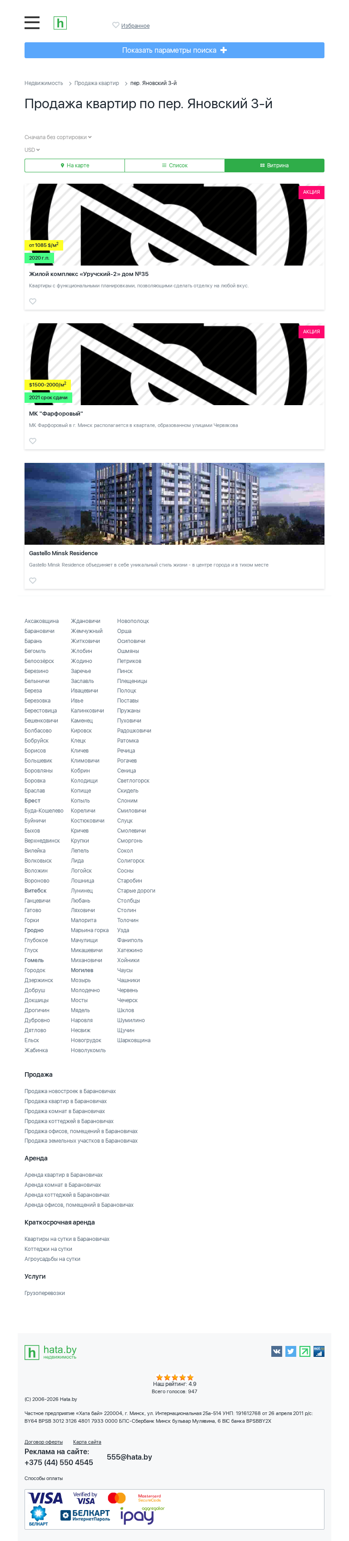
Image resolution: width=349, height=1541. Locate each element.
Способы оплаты (44, 1478)
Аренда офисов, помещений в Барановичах (79, 1205)
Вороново (37, 881)
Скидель (128, 791)
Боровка (35, 781)
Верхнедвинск (42, 841)
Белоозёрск (39, 661)
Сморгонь (130, 841)
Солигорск (131, 861)
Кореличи (83, 811)
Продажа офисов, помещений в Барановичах (81, 1131)
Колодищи (84, 781)
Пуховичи (129, 721)
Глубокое (36, 940)
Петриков (129, 661)
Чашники (128, 980)
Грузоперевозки (45, 1293)
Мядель (80, 1010)
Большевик (38, 761)
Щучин (126, 1030)
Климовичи (85, 761)
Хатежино (130, 950)
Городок (35, 970)
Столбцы (128, 901)
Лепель (80, 851)
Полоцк (126, 691)
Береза (33, 691)
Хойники (128, 960)
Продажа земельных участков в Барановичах (81, 1141)
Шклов (125, 1010)
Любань (80, 901)
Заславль (82, 681)
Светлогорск (133, 781)
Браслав (35, 791)
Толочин (128, 920)
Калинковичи (87, 711)
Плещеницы (132, 681)
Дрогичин (37, 1010)
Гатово (33, 910)
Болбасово (38, 731)
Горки (32, 920)
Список (178, 165)
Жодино (81, 661)
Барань (33, 641)
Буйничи (35, 821)
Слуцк (125, 821)
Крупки (80, 841)
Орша (124, 631)
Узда (123, 930)
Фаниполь (130, 940)
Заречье (81, 671)
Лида (77, 861)
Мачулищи (84, 940)
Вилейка (35, 851)
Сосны (125, 871)
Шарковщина (133, 1040)
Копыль (80, 801)
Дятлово (35, 1030)
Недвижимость (44, 83)
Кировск (81, 731)
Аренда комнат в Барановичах (63, 1185)
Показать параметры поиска (170, 50)
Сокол (125, 851)
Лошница (82, 881)
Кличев (80, 751)
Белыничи (37, 681)
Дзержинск (39, 980)
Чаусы (125, 970)
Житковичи (85, 641)
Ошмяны (128, 651)
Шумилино (131, 1020)
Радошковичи (134, 731)
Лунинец (82, 891)
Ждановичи (85, 621)
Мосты (79, 1000)
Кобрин (80, 771)
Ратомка (128, 741)
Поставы (128, 701)
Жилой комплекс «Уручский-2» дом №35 (89, 274)
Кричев (80, 831)
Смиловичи (131, 811)
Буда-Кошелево (44, 811)
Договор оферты (44, 1442)
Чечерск (127, 1000)
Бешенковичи (41, 721)
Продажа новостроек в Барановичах (70, 1091)
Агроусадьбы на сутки (52, 1259)
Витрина (277, 165)
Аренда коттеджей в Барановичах (67, 1195)
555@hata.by (129, 1457)
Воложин (36, 871)
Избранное (116, 25)
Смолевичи (131, 831)
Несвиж (80, 1030)
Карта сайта (87, 1442)
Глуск (31, 950)
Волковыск (38, 861)
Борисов (35, 751)
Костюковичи (88, 821)
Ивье (77, 701)
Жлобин (81, 651)
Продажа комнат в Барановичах (65, 1111)
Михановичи (86, 960)
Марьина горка (90, 930)
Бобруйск (37, 741)
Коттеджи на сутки (48, 1249)
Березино (37, 671)
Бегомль (35, 651)
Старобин (129, 881)
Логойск (81, 871)
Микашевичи (87, 950)
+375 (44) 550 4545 (59, 1462)
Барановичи (40, 631)
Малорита (83, 920)
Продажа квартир (97, 83)
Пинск (125, 671)
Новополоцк (133, 621)
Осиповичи (131, 641)
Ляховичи (83, 910)
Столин (126, 910)
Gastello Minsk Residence (63, 553)
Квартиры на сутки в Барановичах (67, 1239)
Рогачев (127, 761)
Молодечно (85, 990)
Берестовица (41, 711)
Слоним (127, 801)
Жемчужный (87, 631)
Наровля (82, 1020)
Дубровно (37, 1020)
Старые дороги (136, 891)
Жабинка (36, 1050)
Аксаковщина (42, 621)
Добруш (35, 990)
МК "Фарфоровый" (56, 413)
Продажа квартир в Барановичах (66, 1101)
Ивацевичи (84, 691)
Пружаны (128, 711)
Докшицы (37, 1000)
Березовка (37, 701)
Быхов (32, 831)
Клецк (78, 741)
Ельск (32, 1040)
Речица (126, 751)
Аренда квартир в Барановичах (64, 1175)
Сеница (126, 771)
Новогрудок (86, 1040)
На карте (77, 165)
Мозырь (81, 980)
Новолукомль (88, 1050)
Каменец (82, 721)
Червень (127, 990)
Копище (81, 791)
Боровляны (39, 771)
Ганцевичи (37, 901)
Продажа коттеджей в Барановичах (69, 1121)
